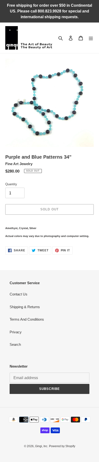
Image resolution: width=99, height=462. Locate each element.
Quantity (11, 184)
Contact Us (18, 294)
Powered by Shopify (62, 446)
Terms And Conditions (27, 319)
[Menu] (91, 38)
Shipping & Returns (25, 307)
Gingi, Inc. (41, 446)
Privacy (16, 332)
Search (15, 344)
